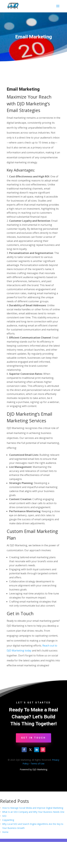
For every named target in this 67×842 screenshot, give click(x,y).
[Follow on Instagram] (42, 749)
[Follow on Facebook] (24, 749)
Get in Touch (33, 737)
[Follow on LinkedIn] (36, 749)
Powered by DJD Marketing (33, 769)
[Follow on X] (30, 749)
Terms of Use (37, 763)
